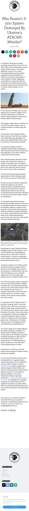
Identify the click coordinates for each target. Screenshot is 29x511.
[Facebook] (11, 485)
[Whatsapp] (15, 485)
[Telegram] (8, 485)
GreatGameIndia (6, 366)
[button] (3, 51)
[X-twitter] (4, 485)
